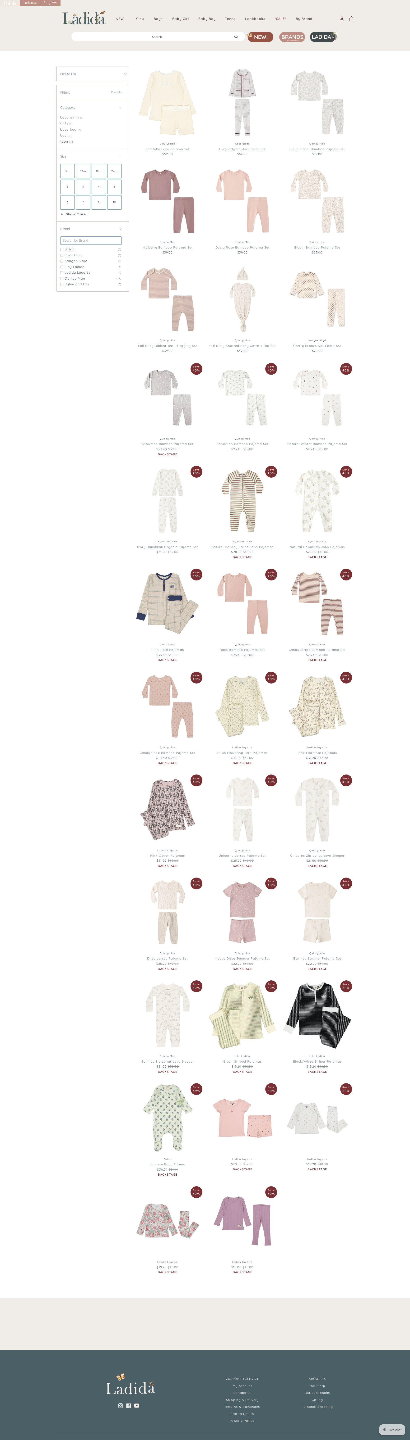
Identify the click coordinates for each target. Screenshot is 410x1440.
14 (224, 120)
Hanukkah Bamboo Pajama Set (242, 444)
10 (161, 129)
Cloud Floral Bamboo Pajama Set (317, 149)
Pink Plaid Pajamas (167, 650)
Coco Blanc (93, 255)
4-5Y (317, 129)
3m (216, 1136)
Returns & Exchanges (242, 1406)
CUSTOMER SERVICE (242, 1379)
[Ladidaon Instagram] (120, 1405)
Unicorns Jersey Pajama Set (242, 855)
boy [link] (66, 135)
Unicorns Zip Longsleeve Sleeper (317, 855)
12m (171, 129)
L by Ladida (93, 267)
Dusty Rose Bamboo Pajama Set (242, 247)
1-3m (167, 1144)
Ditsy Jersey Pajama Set (167, 958)
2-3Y (343, 120)
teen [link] (66, 141)
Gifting (317, 1400)
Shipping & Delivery (242, 1400)
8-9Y (174, 527)
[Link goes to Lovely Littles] (50, 3)
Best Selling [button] (68, 74)
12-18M (308, 120)
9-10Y (324, 326)
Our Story (317, 1386)
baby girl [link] (71, 117)
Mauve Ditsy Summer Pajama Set (242, 958)
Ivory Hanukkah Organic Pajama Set (167, 547)
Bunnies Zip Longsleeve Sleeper (167, 1061)
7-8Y (309, 326)
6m (227, 1136)
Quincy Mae (93, 278)
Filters (91, 92)
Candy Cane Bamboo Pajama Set (167, 753)
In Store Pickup (242, 1420)
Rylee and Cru (93, 284)
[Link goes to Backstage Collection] (30, 3)
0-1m (153, 1144)
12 (233, 120)
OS (242, 326)
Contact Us (242, 1393)
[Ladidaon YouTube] (136, 1405)
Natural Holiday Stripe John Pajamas (242, 547)
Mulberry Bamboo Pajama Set (168, 247)
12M (290, 317)
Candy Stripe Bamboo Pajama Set (317, 650)
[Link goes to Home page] (10, 3)
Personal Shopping (317, 1406)
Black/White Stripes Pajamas (317, 1061)
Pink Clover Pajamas (167, 855)
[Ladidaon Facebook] (128, 1405)
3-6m (181, 1144)
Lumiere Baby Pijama (167, 1164)
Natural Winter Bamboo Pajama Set (317, 444)
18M (303, 317)
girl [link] (66, 123)
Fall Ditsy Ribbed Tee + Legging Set (167, 346)
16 (268, 120)
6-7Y (160, 527)
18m (139, 120)
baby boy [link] (71, 129)
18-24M (326, 120)
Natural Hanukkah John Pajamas (317, 547)
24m (243, 112)
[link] (67, 171)
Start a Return (242, 1414)
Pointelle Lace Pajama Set (167, 149)
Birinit (93, 249)
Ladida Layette (93, 272)
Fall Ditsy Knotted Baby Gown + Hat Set (242, 346)
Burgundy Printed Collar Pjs (242, 149)
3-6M (232, 219)
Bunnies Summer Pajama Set (317, 958)
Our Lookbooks (317, 1393)
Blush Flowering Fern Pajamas (242, 753)
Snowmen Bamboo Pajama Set (167, 444)
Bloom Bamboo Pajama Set (317, 247)
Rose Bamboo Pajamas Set (242, 650)
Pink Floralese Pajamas (317, 753)
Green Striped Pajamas (242, 1061)
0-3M (217, 219)
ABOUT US (317, 1379)
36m (234, 1144)
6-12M (291, 120)
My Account (242, 1386)
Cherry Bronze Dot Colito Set (317, 346)
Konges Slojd (93, 261)
